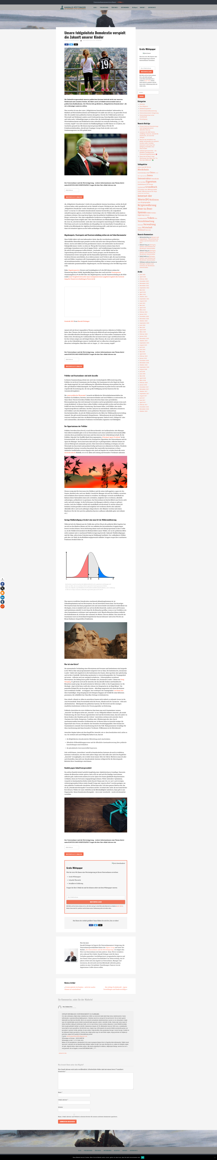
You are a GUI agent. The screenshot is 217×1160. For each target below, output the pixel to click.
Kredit (139, 202)
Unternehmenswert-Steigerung (149, 113)
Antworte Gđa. (63, 1053)
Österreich (148, 230)
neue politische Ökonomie (76, 395)
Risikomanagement (145, 108)
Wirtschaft (147, 227)
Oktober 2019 (143, 340)
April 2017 (143, 402)
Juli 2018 (142, 371)
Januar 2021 (143, 314)
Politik (148, 213)
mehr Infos (119, 906)
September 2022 (144, 287)
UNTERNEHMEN (125, 7)
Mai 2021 (142, 305)
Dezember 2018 (144, 360)
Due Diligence (144, 106)
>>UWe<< (120, 2)
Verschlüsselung (146, 221)
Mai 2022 (142, 290)
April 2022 (143, 292)
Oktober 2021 (143, 296)
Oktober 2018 (143, 365)
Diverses (142, 104)
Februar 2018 (143, 382)
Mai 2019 (142, 351)
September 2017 (144, 393)
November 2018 (144, 362)
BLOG (95, 7)
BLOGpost (135, 7)
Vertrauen (140, 224)
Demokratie (155, 179)
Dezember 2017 (144, 387)
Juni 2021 (142, 303)
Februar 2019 (143, 356)
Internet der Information (143, 193)
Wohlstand (141, 230)
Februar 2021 (143, 312)
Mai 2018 (142, 376)
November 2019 (144, 338)
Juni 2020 (142, 325)
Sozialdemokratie (142, 218)
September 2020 (144, 323)
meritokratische (70, 452)
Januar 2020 (143, 336)
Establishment (142, 184)
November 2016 (144, 409)
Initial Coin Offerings (146, 189)
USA (156, 218)
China (152, 172)
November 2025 (144, 283)
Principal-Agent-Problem (111, 437)
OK (143, 1157)
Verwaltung (149, 224)
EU (147, 184)
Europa (151, 184)
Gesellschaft (141, 187)
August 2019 (143, 345)
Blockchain (143, 169)
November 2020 (144, 318)
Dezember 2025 (144, 281)
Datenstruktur (144, 178)
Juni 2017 (142, 400)
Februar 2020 (143, 334)
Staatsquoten (116, 272)
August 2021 (143, 301)
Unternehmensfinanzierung (148, 110)
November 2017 (144, 389)
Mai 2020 (142, 327)
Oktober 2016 (143, 411)
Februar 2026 (143, 279)
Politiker (153, 213)
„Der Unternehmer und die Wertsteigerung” (99, 950)
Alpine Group (110, 947)
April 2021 (143, 307)
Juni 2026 (142, 274)
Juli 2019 (142, 347)
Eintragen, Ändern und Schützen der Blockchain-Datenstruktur (148, 246)
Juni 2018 (142, 373)
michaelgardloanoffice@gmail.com (77, 1036)
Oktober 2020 (143, 321)
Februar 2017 (143, 404)
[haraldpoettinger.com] (73, 7)
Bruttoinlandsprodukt (143, 172)
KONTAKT (142, 7)
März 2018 (143, 380)
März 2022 (143, 294)
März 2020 (143, 332)
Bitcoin (149, 167)
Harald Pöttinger (74, 40)
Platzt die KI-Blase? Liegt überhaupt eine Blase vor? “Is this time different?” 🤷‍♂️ (148, 158)
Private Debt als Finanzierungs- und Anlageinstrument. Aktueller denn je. (149, 128)
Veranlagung (143, 119)
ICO (139, 189)
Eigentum (151, 181)
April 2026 (143, 276)
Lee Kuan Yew (119, 690)
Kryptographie (145, 202)
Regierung (141, 215)
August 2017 (143, 395)
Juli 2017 (142, 398)
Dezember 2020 (144, 316)
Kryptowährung (147, 205)
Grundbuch (151, 187)
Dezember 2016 (144, 406)
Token (150, 218)
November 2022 (144, 285)
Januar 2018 (143, 384)
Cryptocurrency (143, 175)
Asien (139, 167)
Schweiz (147, 215)
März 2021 (143, 310)
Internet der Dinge (152, 191)
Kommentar (62, 1071)
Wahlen (140, 227)
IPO (147, 199)
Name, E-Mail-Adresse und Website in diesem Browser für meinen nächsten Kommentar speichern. (87, 1116)
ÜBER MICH (115, 7)
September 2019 (144, 343)
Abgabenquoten (74, 270)
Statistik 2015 (69, 321)
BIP (145, 167)
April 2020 (143, 329)
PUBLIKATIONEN (104, 7)
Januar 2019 (143, 358)
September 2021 (144, 298)
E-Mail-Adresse (63, 1099)
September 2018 (144, 367)
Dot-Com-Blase (141, 182)
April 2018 (143, 378)
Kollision (154, 200)
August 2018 (143, 369)
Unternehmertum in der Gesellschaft (92, 40)
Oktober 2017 (143, 391)
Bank (142, 167)
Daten (150, 175)
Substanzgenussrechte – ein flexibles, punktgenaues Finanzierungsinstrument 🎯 (148, 152)
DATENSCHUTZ (152, 7)
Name (60, 1092)
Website (60, 1107)
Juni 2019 (142, 349)
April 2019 (143, 354)
